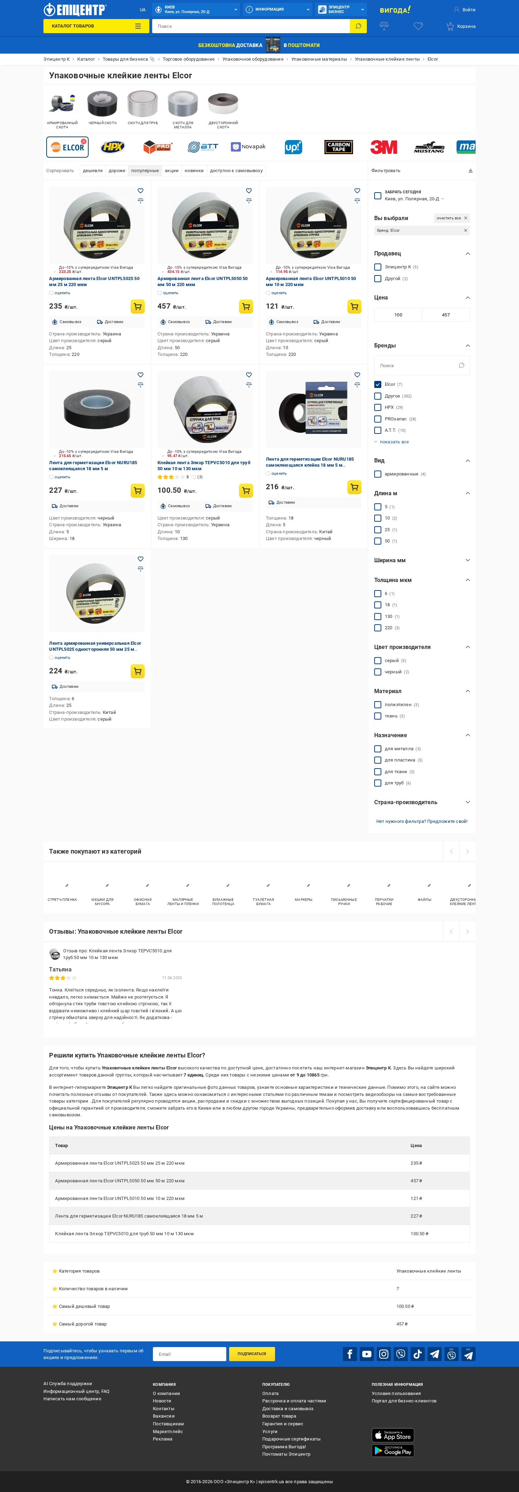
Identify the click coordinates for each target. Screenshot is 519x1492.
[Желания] (418, 26)
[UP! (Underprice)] (293, 147)
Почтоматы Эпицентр (286, 1454)
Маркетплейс (168, 1431)
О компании (166, 1393)
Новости (162, 1400)
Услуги (270, 1431)
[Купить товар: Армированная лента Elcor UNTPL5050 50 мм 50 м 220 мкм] (246, 306)
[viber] (401, 1354)
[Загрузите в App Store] (393, 1435)
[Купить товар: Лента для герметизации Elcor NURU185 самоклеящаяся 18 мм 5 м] (138, 491)
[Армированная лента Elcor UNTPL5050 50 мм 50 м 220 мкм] (205, 225)
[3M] (384, 147)
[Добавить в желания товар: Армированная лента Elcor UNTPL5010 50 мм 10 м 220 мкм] (357, 191)
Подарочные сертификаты (291, 1439)
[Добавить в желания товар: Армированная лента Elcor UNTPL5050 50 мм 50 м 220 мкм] (249, 191)
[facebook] (350, 1354)
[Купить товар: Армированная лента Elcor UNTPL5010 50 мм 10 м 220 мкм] (354, 306)
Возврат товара (279, 1416)
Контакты (163, 1408)
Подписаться (252, 1354)
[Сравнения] (384, 26)
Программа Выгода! (284, 1446)
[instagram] (384, 1354)
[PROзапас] (158, 147)
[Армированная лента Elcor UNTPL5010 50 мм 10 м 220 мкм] (314, 225)
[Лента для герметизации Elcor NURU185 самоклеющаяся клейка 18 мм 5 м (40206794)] (314, 409)
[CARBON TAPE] (338, 147)
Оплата (270, 1393)
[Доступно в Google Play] (393, 1450)
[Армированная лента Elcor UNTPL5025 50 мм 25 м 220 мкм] (97, 225)
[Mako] (474, 147)
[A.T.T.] (203, 147)
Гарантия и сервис (282, 1423)
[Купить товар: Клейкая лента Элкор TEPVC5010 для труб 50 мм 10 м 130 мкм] (246, 491)
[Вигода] (395, 9)
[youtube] (367, 1354)
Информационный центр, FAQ (76, 1391)
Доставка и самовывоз (288, 1408)
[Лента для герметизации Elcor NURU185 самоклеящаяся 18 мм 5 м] (97, 409)
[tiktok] (418, 1354)
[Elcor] (67, 147)
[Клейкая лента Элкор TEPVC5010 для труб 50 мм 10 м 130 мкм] (205, 409)
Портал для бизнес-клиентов (404, 1400)
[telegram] (435, 1354)
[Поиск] (358, 26)
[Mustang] (429, 147)
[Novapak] (248, 147)
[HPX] (112, 147)
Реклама (162, 1439)
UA (142, 9)
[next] (467, 851)
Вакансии (164, 1416)
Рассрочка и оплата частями (294, 1400)
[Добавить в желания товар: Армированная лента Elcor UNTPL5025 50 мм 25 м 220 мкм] (140, 191)
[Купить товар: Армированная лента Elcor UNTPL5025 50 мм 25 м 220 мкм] (138, 306)
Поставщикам (168, 1423)
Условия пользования (396, 1393)
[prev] (451, 851)
